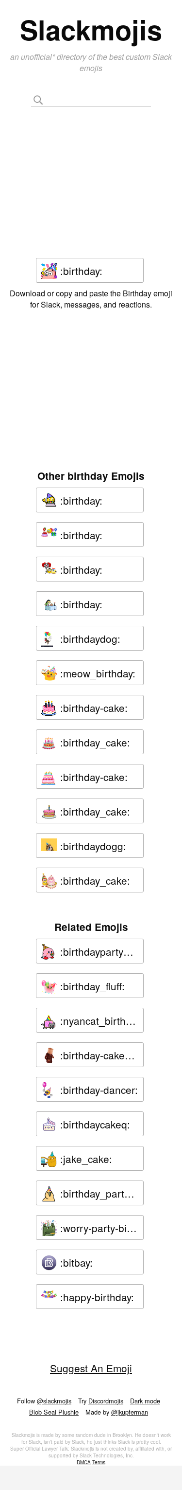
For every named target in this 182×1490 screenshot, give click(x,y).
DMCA (84, 1462)
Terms (98, 1462)
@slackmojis (54, 1400)
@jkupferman (129, 1412)
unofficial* (39, 56)
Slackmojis (91, 29)
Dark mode (145, 1400)
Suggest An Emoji (91, 1368)
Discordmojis (105, 1400)
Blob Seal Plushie (54, 1412)
